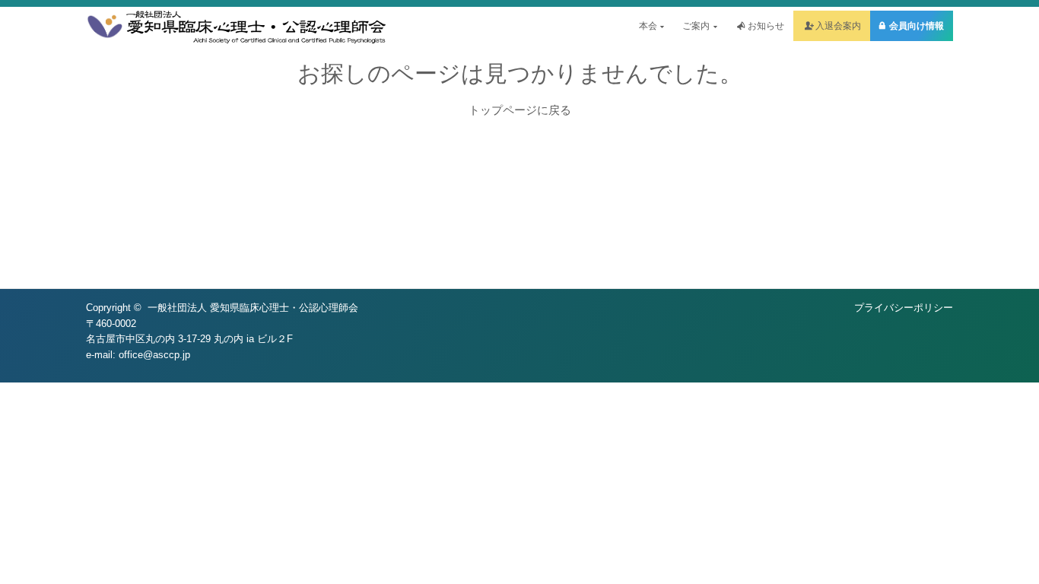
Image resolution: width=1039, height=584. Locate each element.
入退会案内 (838, 26)
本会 (648, 26)
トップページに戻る (520, 109)
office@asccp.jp (154, 354)
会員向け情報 (916, 25)
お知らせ (766, 26)
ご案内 (696, 26)
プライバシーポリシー (903, 307)
